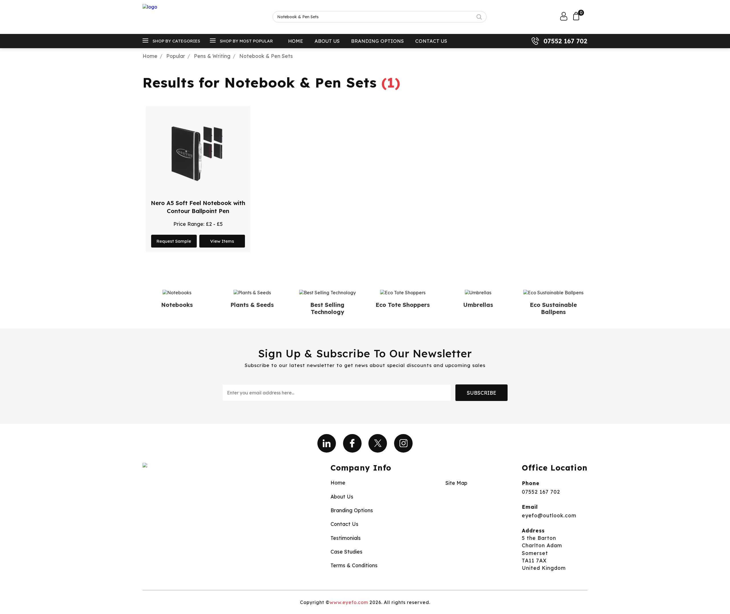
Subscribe (481, 393)
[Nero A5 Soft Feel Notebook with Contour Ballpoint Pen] (197, 153)
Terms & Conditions (354, 565)
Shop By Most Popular (246, 41)
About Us (327, 41)
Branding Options (377, 41)
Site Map (456, 483)
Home (295, 41)
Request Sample (174, 241)
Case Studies (346, 551)
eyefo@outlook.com (549, 515)
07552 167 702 (565, 41)
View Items (222, 241)
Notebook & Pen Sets (266, 56)
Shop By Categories (176, 41)
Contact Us (431, 41)
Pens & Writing (212, 56)
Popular (175, 56)
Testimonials (345, 538)
